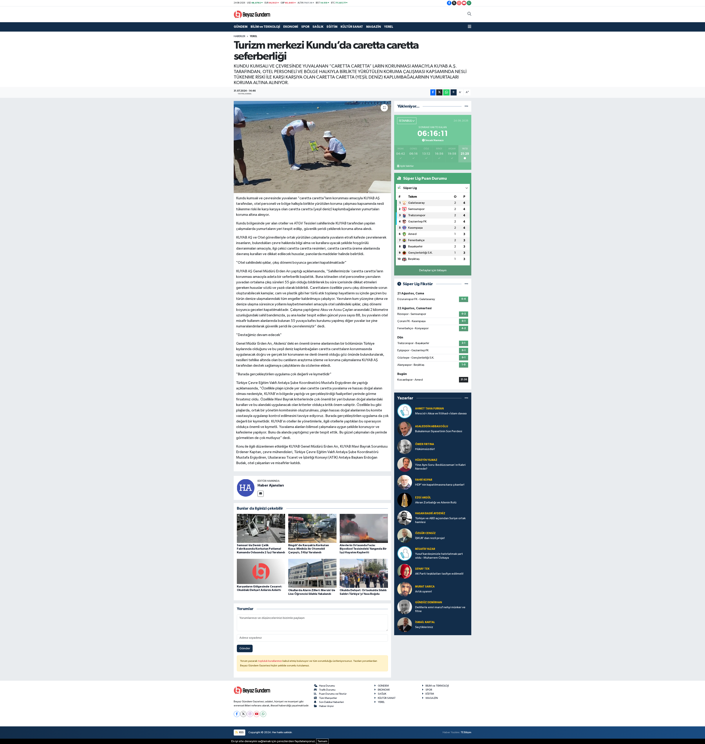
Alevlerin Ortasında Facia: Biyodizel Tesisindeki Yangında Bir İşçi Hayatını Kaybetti (363, 549)
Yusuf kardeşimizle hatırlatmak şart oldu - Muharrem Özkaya (439, 555)
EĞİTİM (332, 26)
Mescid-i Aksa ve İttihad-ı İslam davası (441, 413)
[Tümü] (466, 106)
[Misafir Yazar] (404, 553)
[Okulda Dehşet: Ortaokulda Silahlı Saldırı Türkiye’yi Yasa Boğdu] (364, 573)
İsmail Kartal (425, 622)
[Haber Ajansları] (245, 487)
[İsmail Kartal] (404, 624)
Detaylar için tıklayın (432, 270)
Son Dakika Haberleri (331, 702)
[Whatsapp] (263, 714)
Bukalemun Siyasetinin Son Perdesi (438, 431)
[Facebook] (237, 714)
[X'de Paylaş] (439, 92)
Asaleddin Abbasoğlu (431, 426)
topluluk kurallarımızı (270, 661)
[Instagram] (250, 714)
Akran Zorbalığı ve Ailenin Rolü (435, 502)
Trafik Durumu (327, 689)
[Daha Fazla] (454, 92)
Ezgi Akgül (423, 497)
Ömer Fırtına (424, 444)
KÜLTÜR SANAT (352, 26)
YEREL (388, 26)
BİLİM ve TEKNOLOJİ (265, 26)
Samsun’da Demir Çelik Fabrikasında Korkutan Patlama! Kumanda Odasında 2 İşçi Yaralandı (261, 549)
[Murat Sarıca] (404, 589)
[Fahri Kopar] (404, 482)
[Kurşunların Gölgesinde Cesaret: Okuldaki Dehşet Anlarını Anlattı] (261, 571)
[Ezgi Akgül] (404, 500)
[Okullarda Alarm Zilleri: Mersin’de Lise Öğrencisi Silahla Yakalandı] (312, 573)
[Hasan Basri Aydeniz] (404, 517)
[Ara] (469, 14)
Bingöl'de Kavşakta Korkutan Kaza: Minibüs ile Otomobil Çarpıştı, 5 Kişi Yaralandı (308, 549)
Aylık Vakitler (407, 166)
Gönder (244, 648)
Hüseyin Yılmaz (426, 460)
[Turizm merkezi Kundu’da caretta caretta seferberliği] (312, 147)
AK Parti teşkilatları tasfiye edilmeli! (439, 573)
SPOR (305, 26)
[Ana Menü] (469, 26)
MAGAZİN (373, 26)
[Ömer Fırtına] (404, 446)
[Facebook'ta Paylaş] (432, 92)
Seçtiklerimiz (424, 627)
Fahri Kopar (423, 479)
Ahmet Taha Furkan (429, 408)
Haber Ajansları (271, 485)
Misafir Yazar (425, 549)
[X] (243, 714)
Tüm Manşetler (328, 698)
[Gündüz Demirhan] (404, 606)
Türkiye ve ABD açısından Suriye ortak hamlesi (440, 520)
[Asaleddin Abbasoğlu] (404, 428)
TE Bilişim (466, 732)
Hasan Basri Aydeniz (430, 513)
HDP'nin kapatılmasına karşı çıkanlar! (439, 484)
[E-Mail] (261, 494)
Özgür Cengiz (425, 533)
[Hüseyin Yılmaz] (404, 464)
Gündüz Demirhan (428, 602)
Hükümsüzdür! (425, 449)
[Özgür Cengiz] (404, 535)
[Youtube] (257, 714)
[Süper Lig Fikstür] (466, 284)
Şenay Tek (422, 568)
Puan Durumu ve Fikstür (333, 693)
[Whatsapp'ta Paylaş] (446, 92)
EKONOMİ (290, 26)
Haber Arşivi (326, 706)
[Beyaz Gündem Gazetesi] (252, 14)
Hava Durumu (327, 685)
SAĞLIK (317, 26)
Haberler (239, 36)
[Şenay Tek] (404, 571)
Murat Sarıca (425, 586)
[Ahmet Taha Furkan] (404, 411)
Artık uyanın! (423, 591)
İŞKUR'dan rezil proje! (430, 538)
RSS (241, 732)
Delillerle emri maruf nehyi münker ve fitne (440, 609)
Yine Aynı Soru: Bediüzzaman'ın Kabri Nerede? (440, 466)
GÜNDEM (240, 26)
